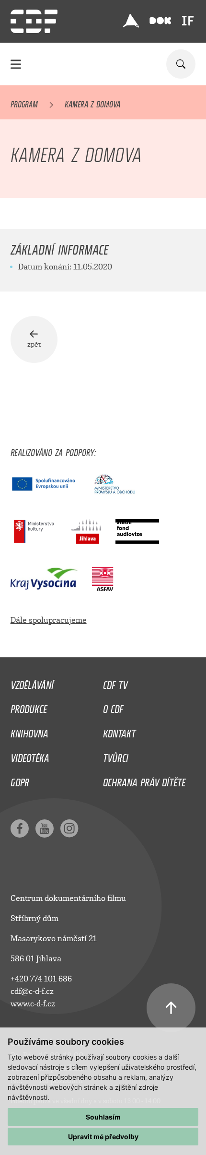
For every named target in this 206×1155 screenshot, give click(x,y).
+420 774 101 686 (41, 978)
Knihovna (29, 731)
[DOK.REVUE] (160, 21)
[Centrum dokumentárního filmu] (34, 21)
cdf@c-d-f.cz (32, 991)
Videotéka (30, 756)
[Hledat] (180, 64)
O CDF (113, 707)
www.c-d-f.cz (33, 1003)
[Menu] (16, 64)
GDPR (20, 780)
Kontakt (119, 731)
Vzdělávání (32, 683)
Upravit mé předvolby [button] (103, 1136)
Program (24, 102)
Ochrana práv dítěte (144, 780)
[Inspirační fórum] (187, 20)
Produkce (29, 707)
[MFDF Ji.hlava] (131, 20)
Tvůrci (115, 756)
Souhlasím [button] (103, 1117)
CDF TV (115, 683)
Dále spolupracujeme (49, 620)
